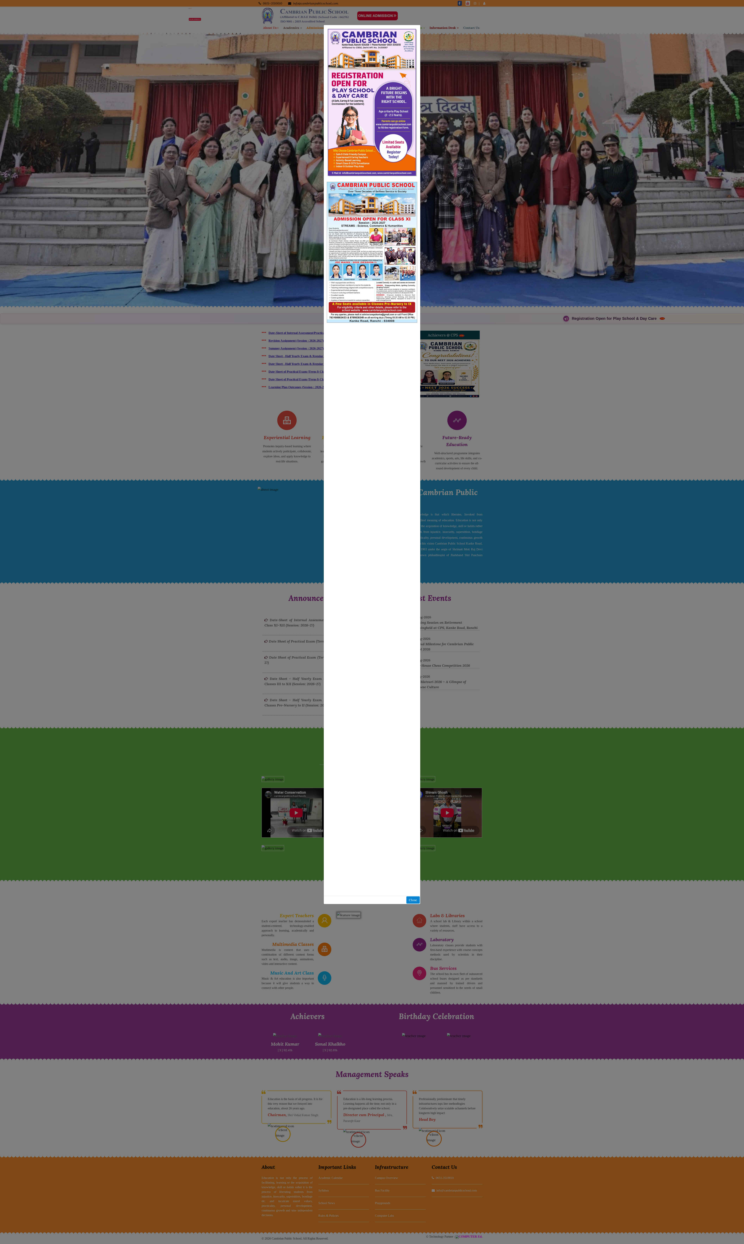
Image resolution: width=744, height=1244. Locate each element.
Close (413, 900)
